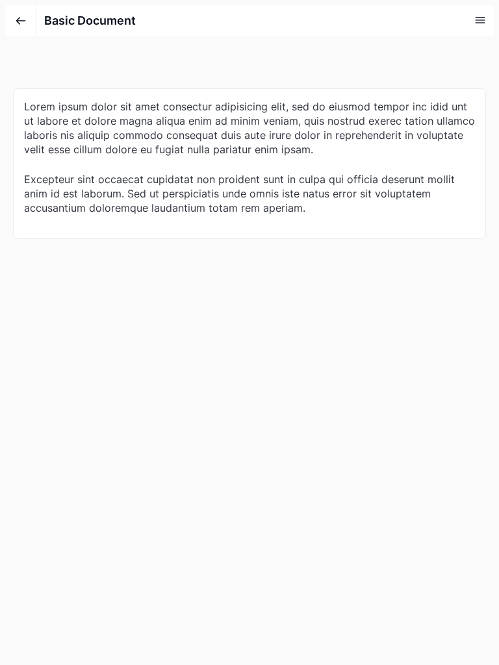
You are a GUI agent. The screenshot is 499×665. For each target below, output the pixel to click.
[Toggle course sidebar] (480, 20)
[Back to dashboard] (20, 20)
